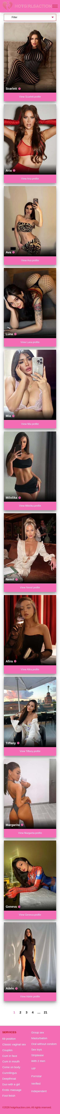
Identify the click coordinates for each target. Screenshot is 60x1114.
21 (45, 1012)
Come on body (11, 1067)
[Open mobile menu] (55, 6)
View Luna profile (30, 342)
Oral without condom (44, 1044)
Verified (35, 1083)
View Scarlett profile (30, 96)
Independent (39, 1091)
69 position (9, 1038)
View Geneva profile (30, 914)
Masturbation (39, 1038)
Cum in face (9, 1055)
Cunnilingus (9, 1073)
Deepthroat (9, 1078)
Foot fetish (8, 1095)
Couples (7, 1050)
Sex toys (36, 1049)
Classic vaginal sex (14, 1044)
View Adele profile (30, 996)
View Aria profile (30, 178)
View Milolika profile (30, 505)
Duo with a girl (11, 1084)
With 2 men (38, 1061)
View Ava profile (30, 260)
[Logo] (27, 6)
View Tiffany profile (30, 751)
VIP (33, 1068)
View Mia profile (30, 424)
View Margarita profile (30, 833)
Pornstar (36, 1076)
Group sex (37, 1032)
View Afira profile (30, 669)
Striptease (37, 1055)
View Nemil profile (30, 587)
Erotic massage (11, 1090)
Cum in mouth (11, 1061)
